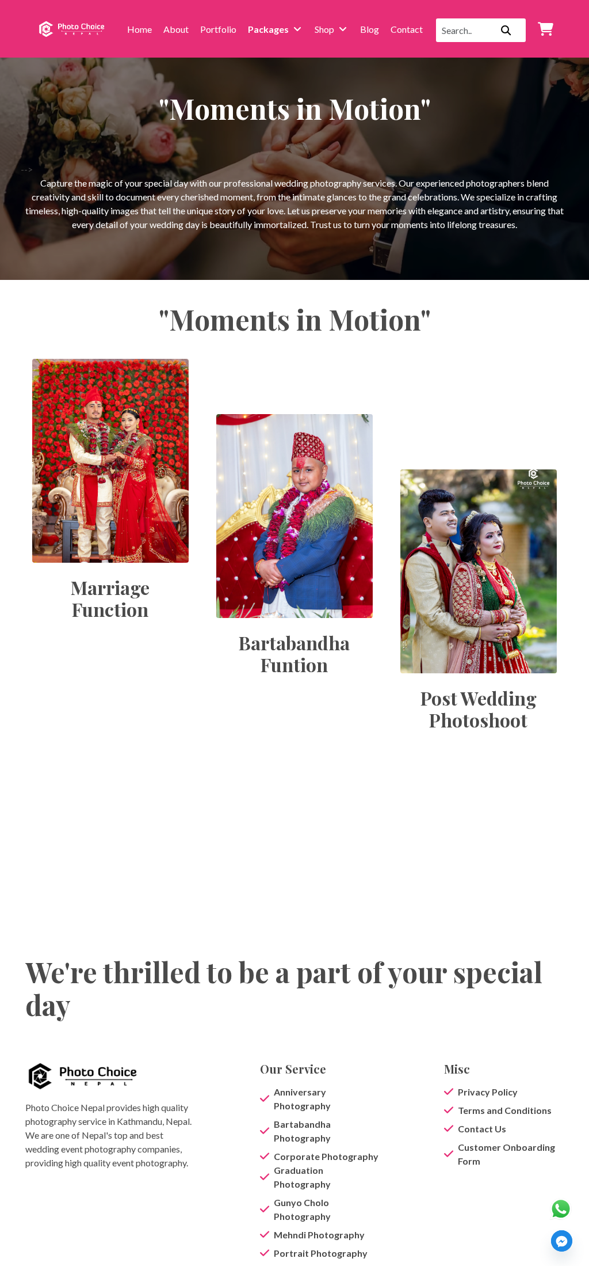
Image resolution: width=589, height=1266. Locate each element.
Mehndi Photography (319, 1234)
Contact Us (482, 1128)
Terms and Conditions (505, 1110)
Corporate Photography (326, 1156)
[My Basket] (545, 28)
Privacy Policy (488, 1091)
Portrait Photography (321, 1253)
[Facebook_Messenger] (561, 1241)
